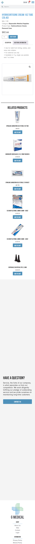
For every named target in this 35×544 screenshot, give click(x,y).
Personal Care (7, 28)
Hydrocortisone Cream (19, 26)
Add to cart (13, 37)
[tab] (8, 43)
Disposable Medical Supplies (19, 23)
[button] (33, 2)
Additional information (20, 42)
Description (8, 42)
